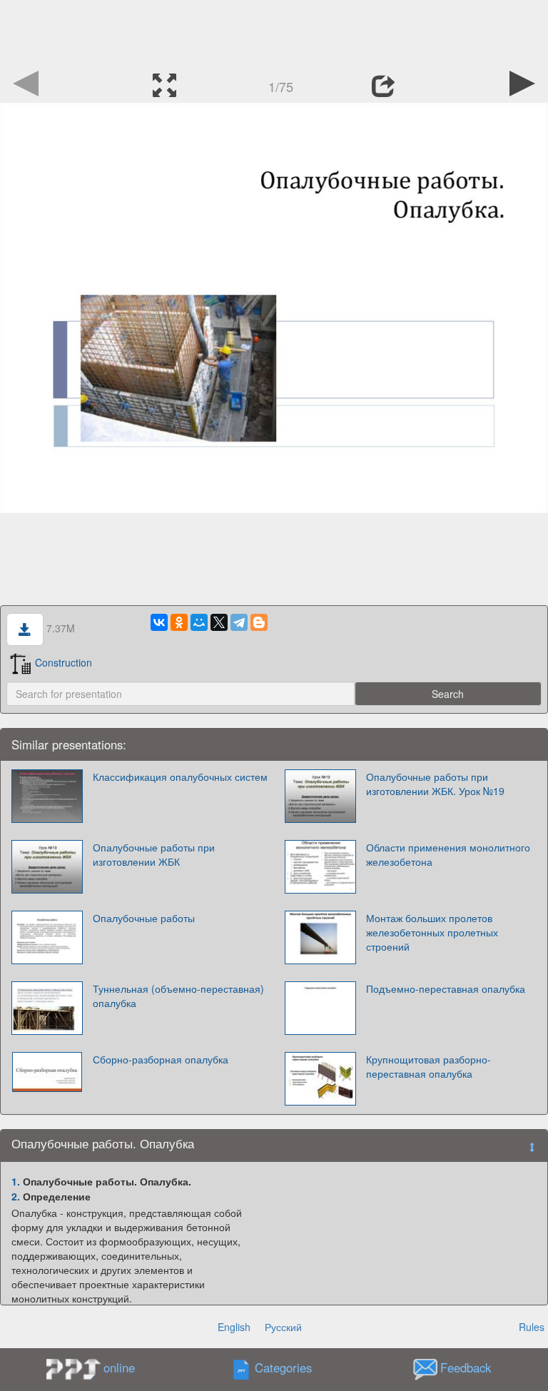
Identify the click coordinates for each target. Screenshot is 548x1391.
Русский (283, 1327)
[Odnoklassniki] (179, 622)
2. (15, 1196)
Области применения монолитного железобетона (448, 854)
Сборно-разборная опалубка (160, 1059)
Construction (63, 662)
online (119, 1367)
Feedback (465, 1368)
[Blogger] (259, 622)
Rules (531, 1327)
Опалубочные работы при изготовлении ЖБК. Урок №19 (435, 783)
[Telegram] (239, 622)
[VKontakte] (159, 622)
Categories (283, 1368)
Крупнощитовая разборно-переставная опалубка (428, 1066)
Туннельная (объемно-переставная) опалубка (178, 995)
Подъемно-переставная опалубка (445, 988)
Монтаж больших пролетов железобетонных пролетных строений (432, 932)
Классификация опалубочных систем (180, 776)
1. (15, 1181)
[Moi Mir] (199, 622)
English (234, 1327)
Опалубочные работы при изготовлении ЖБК (154, 854)
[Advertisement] (274, 32)
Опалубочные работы (144, 918)
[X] (219, 622)
